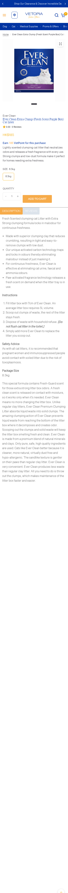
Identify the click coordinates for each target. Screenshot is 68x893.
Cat (13, 26)
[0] (62, 15)
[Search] (56, 15)
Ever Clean (9, 115)
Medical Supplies (29, 26)
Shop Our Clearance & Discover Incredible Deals (34, 3)
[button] (34, 127)
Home (6, 34)
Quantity (8, 188)
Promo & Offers (51, 26)
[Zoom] (60, 44)
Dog (5, 26)
